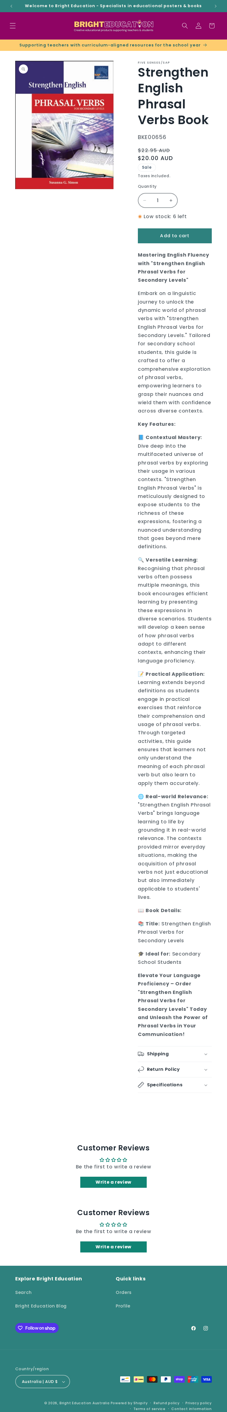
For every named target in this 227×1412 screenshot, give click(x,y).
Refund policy (167, 1403)
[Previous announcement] (11, 6)
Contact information (191, 1408)
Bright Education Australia (85, 1403)
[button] (12, 25)
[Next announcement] (216, 6)
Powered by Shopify (129, 1403)
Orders (124, 1292)
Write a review (113, 1182)
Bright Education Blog (41, 1306)
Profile (123, 1306)
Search (23, 1292)
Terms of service (149, 1408)
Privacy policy (198, 1403)
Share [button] (150, 1104)
